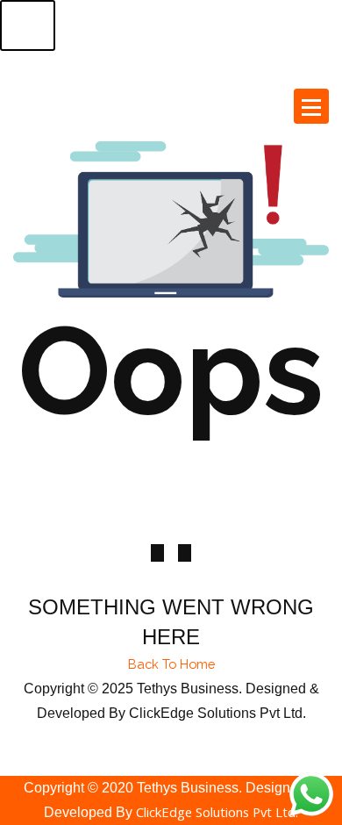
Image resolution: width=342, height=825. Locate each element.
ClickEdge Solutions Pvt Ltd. (217, 812)
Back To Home (171, 663)
